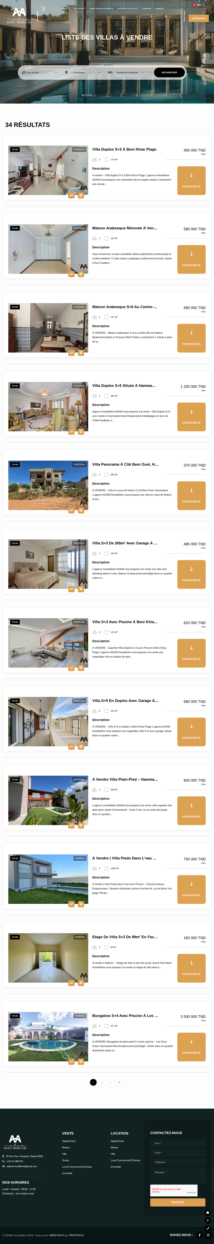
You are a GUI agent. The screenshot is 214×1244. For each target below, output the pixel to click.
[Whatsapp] (208, 1220)
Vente (64, 8)
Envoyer (178, 1202)
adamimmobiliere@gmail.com (21, 1166)
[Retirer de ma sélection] (81, 195)
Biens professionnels (101, 8)
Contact (160, 8)
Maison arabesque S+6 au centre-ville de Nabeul (125, 307)
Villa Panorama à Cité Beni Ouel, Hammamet (125, 464)
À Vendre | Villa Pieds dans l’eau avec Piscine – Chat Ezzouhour (125, 858)
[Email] (208, 1212)
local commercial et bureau (77, 1166)
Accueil (87, 95)
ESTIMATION (198, 18)
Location (78, 8)
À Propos (146, 8)
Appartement (68, 1141)
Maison (66, 1147)
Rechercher (169, 72)
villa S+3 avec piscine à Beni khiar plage (125, 622)
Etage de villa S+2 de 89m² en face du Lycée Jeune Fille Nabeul (125, 937)
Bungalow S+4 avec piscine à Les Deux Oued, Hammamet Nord (125, 1016)
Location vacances (127, 8)
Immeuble (67, 1173)
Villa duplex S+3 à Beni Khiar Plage (124, 149)
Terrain (65, 1160)
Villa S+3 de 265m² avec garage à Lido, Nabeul (125, 543)
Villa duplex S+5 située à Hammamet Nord (125, 386)
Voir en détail (191, 186)
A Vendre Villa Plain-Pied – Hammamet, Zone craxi (125, 779)
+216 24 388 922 (14, 1161)
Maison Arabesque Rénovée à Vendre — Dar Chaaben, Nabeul (125, 228)
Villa (64, 1154)
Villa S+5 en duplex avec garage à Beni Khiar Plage (125, 701)
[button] (198, 5)
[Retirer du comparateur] (71, 195)
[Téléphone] (208, 1228)
